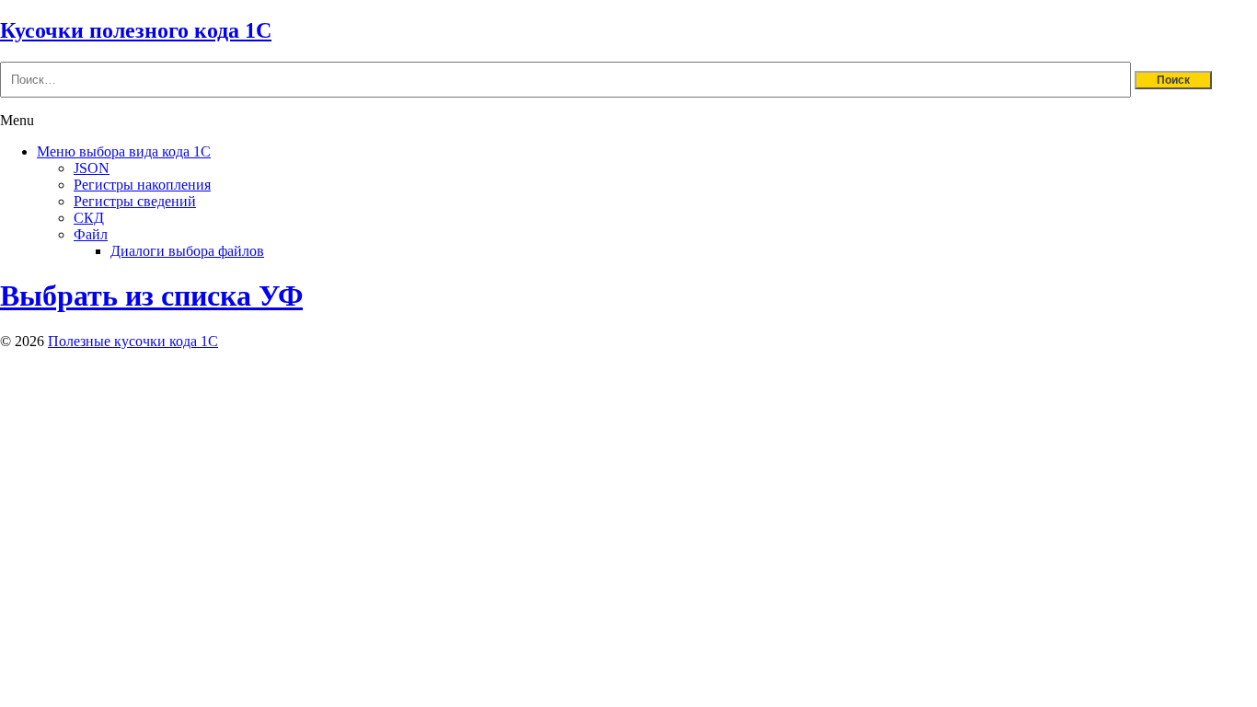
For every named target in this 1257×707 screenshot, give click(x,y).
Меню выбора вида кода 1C (124, 151)
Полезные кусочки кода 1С (133, 341)
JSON (92, 168)
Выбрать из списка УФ (151, 295)
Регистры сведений (135, 201)
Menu (17, 120)
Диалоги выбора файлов (187, 251)
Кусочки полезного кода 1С (135, 30)
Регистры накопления (142, 184)
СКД (89, 218)
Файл (91, 234)
